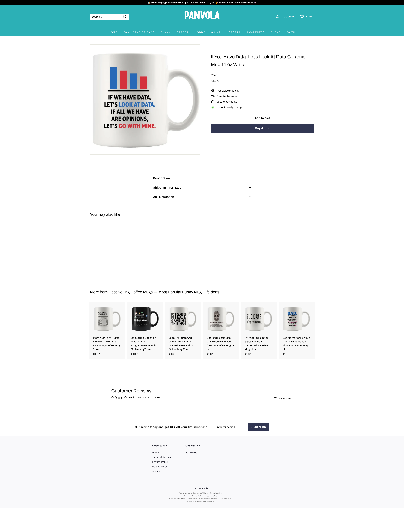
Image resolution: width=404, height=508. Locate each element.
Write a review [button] (282, 398)
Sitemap (156, 471)
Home (113, 32)
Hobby (200, 32)
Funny (165, 32)
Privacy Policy (160, 462)
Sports (234, 32)
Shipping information (168, 187)
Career (183, 32)
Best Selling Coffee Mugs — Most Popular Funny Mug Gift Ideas (164, 292)
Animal (217, 32)
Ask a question (163, 197)
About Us (157, 452)
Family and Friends (139, 32)
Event (275, 32)
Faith (291, 32)
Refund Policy (160, 466)
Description (161, 178)
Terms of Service (161, 457)
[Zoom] (145, 99)
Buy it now (262, 128)
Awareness (256, 32)
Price (214, 75)
